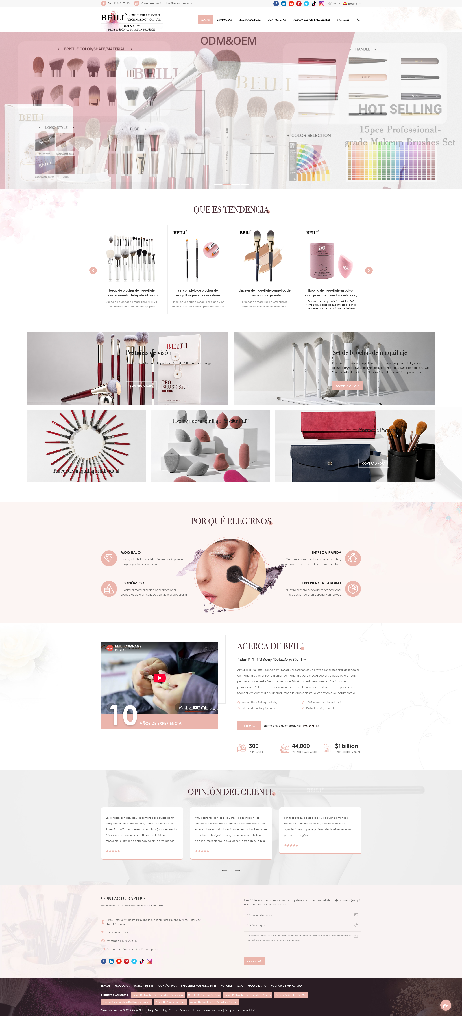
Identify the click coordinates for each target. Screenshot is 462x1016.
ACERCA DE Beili (250, 19)
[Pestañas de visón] (127, 368)
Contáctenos (277, 19)
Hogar (205, 19)
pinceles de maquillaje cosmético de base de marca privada (132, 293)
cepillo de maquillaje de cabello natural (127, 1001)
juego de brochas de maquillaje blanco (247, 995)
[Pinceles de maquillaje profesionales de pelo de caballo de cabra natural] (331, 255)
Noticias (343, 19)
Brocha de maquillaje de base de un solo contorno (264, 293)
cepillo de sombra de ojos (204, 995)
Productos (224, 19)
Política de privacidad (286, 985)
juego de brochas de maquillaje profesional (157, 995)
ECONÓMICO (132, 583)
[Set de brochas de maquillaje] (334, 368)
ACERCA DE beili (144, 985)
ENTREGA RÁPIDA (326, 552)
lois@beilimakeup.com (180, 3)
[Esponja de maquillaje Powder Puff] (210, 446)
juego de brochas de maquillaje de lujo (213, 1001)
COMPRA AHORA (141, 386)
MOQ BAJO (131, 552)
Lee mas (249, 725)
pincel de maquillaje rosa (171, 1001)
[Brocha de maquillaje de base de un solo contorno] (264, 255)
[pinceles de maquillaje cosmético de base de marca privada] (131, 255)
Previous (93, 270)
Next (369, 270)
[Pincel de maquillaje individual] (86, 446)
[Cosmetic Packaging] (355, 446)
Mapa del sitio (257, 985)
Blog (239, 985)
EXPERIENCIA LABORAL (321, 583)
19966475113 (122, 3)
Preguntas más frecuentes (311, 19)
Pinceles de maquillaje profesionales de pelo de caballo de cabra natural (331, 293)
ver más (129, 307)
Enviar (251, 961)
